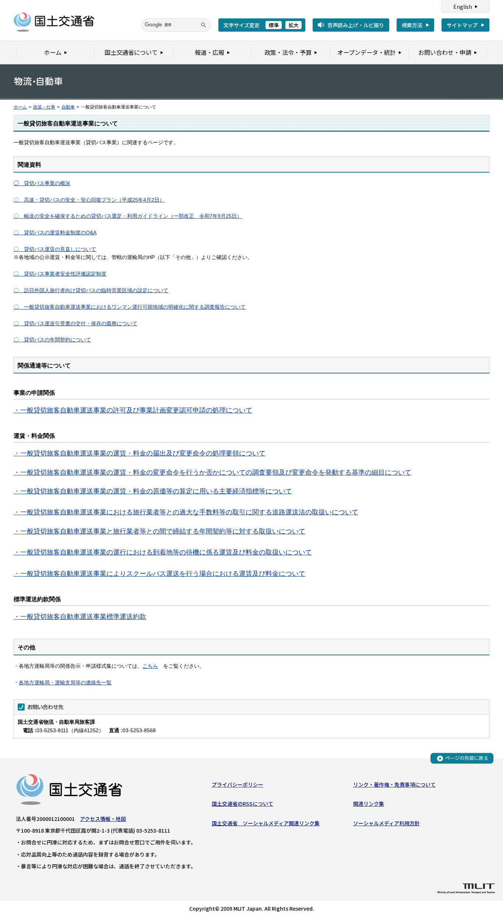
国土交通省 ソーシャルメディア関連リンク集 (266, 823)
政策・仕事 (44, 107)
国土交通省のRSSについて (242, 803)
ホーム (20, 107)
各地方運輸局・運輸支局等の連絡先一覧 (65, 682)
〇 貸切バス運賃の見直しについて (55, 249)
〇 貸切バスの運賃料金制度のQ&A (55, 232)
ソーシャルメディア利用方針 (386, 823)
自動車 (68, 107)
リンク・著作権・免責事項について (394, 784)
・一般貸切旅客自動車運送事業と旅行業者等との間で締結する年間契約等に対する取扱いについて (159, 531)
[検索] (203, 25)
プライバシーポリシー (237, 784)
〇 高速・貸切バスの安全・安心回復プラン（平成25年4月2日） (89, 200)
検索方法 (412, 25)
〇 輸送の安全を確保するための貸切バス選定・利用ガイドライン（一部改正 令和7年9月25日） (128, 216)
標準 (273, 25)
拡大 (293, 25)
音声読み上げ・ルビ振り (355, 25)
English (462, 6)
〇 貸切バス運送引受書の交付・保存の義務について (75, 323)
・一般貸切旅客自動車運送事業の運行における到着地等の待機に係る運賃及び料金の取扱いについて (163, 552)
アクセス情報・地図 (103, 818)
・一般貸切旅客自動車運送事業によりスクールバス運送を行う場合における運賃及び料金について (159, 573)
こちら (150, 666)
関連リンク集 (368, 803)
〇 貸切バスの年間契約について (52, 340)
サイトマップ (462, 25)
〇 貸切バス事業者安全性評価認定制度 (60, 274)
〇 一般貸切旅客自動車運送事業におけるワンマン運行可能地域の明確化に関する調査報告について (130, 307)
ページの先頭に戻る (466, 758)
